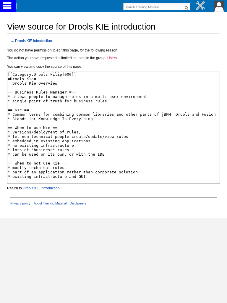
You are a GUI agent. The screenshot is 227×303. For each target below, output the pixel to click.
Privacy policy (20, 203)
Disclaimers (78, 203)
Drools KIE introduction (33, 41)
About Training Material (50, 203)
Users (112, 58)
